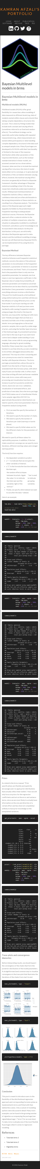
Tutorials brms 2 (12, 1142)
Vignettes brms (12, 1147)
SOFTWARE (7, 23)
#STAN (5, 1154)
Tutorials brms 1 (12, 1138)
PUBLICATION (28, 21)
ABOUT (17, 21)
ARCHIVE (18, 23)
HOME (8, 21)
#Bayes (17, 1154)
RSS (33, 23)
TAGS (27, 23)
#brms (11, 1154)
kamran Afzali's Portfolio (20, 11)
